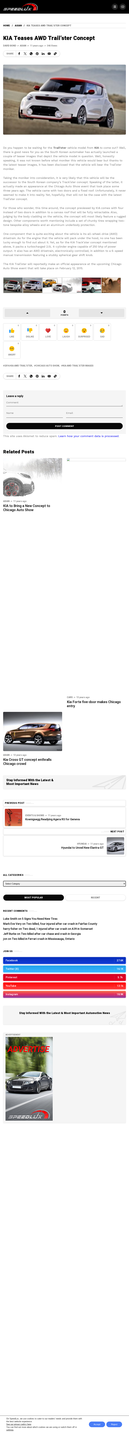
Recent (95, 897)
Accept (97, 1424)
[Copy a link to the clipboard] (55, 54)
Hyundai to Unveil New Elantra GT (82, 848)
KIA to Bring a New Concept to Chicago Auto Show (26, 507)
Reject (114, 1424)
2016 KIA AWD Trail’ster (18, 365)
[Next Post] (115, 845)
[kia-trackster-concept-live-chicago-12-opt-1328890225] (91, 285)
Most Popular (33, 897)
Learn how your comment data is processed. (88, 436)
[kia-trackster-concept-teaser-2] (72, 285)
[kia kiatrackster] (13, 285)
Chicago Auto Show (47, 365)
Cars (70, 697)
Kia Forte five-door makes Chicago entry (94, 704)
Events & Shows (34, 815)
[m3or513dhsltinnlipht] (52, 285)
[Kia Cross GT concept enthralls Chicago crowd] (32, 731)
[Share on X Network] (25, 54)
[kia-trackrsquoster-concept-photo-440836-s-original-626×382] (32, 285)
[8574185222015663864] (111, 285)
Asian (18, 25)
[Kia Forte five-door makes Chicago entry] (96, 575)
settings (10, 1430)
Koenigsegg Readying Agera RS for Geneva (52, 819)
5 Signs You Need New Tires (39, 919)
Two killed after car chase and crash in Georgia (51, 934)
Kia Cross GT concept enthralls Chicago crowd (27, 761)
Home (6, 25)
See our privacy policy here (18, 1424)
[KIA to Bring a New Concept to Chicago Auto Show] (32, 477)
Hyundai (82, 844)
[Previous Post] (13, 817)
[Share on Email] (49, 54)
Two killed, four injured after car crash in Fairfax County (61, 924)
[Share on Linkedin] (43, 54)
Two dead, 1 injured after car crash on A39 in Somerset (57, 929)
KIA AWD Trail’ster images (78, 365)
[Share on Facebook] (19, 54)
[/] (115, 7)
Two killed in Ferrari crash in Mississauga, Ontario (43, 939)
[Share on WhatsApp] (31, 54)
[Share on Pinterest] (37, 54)
